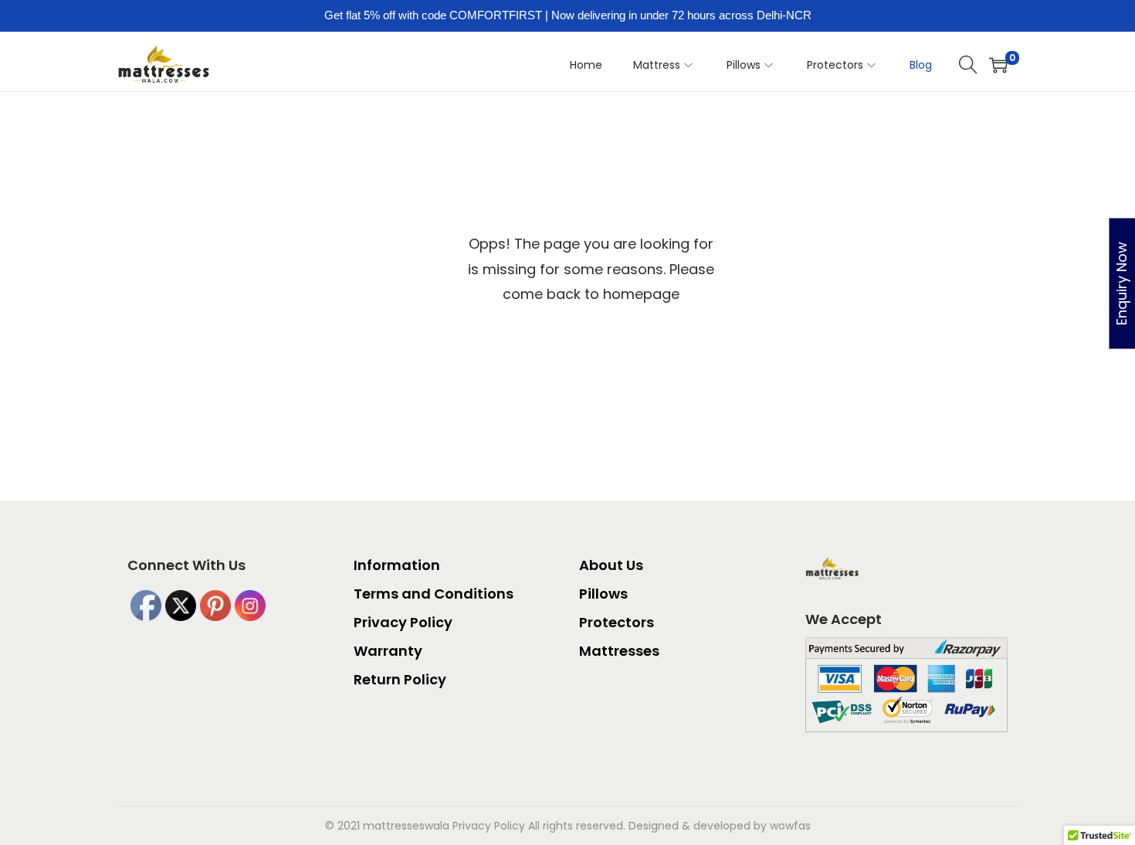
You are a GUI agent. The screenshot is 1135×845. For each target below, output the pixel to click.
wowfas (790, 825)
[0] (998, 65)
